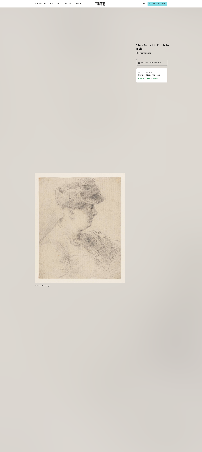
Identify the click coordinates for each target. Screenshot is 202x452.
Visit (51, 4)
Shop (78, 4)
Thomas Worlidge (143, 53)
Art (59, 4)
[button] (143, 3)
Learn (68, 4)
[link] (42, 286)
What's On (40, 4)
